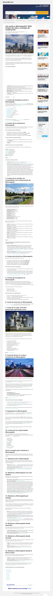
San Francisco (9, 572)
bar (25, 273)
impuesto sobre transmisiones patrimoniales (14, 427)
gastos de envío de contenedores (21, 103)
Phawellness (23, 480)
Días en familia (16, 493)
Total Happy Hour (17, 275)
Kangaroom (9, 163)
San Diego (8, 578)
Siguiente (44, 136)
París (6, 154)
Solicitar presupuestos (42, 12)
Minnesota (15, 412)
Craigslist (12, 163)
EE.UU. (12, 93)
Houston (8, 574)
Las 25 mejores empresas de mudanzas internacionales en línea (43, 47)
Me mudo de (40, 127)
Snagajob (10, 518)
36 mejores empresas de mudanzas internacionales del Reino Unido (42, 112)
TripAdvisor (9, 253)
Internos (20, 533)
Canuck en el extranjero (27, 547)
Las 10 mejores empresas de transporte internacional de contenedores (43, 101)
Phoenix (8, 577)
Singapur (8, 117)
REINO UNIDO (9, 111)
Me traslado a (40, 131)
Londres (13, 111)
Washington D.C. (9, 571)
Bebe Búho (12, 275)
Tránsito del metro (8, 284)
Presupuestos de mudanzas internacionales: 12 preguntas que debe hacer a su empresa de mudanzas (43, 90)
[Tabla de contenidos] (13, 97)
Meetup (16, 464)
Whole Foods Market (16, 249)
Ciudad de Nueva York (10, 107)
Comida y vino (25, 253)
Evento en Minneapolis (24, 469)
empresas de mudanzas (20, 119)
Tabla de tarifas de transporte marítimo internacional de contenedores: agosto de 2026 (42, 36)
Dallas (8, 579)
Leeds (29, 558)
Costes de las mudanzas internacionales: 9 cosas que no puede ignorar (43, 69)
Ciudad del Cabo (9, 446)
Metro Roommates (19, 163)
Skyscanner (11, 436)
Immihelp (26, 413)
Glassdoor (23, 514)
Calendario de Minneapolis (17, 469)
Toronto (6, 152)
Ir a (11, 296)
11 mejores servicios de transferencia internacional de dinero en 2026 (43, 58)
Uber (18, 405)
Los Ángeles (9, 108)
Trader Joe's (22, 249)
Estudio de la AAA (14, 397)
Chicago (8, 575)
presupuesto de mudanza (9, 120)
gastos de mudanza (18, 105)
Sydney (11, 112)
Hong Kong (9, 115)
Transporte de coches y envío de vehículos (12, 408)
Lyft (20, 405)
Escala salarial (27, 514)
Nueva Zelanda (9, 114)
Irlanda (8, 113)
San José (8, 576)
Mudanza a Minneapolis (13, 403)
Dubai (8, 116)
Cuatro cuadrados (10, 274)
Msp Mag (21, 493)
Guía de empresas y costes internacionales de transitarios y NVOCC (43, 79)
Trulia (15, 163)
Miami (8, 573)
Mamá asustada (29, 492)
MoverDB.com (8, 2)
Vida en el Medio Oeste (10, 493)
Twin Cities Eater (13, 253)
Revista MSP (20, 253)
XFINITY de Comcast (10, 303)
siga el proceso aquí (25, 387)
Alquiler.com (25, 163)
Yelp (17, 253)
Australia (8, 112)
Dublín (11, 113)
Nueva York (7, 150)
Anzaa (26, 533)
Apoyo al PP (18, 480)
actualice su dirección (15, 381)
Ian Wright (25, 31)
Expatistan (13, 352)
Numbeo (9, 157)
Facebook (23, 533)
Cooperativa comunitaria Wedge (15, 250)
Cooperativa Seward (27, 249)
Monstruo (18, 517)
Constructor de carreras (20, 518)
